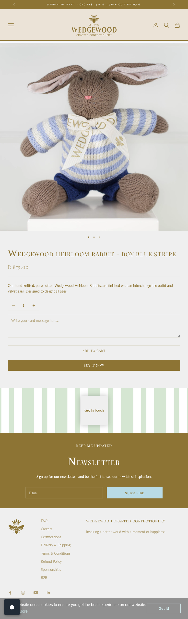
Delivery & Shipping (55, 545)
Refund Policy (51, 561)
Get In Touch (94, 410)
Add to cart (94, 351)
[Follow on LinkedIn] (48, 592)
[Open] (12, 607)
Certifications (51, 537)
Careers (46, 529)
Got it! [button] (164, 608)
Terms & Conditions (55, 553)
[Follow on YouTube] (35, 592)
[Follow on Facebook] (10, 592)
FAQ (44, 521)
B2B (44, 577)
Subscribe (134, 493)
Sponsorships (51, 569)
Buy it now (94, 365)
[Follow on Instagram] (23, 592)
